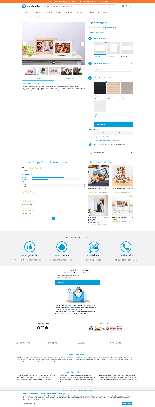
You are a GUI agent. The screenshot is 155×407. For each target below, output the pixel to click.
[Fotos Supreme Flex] (98, 175)
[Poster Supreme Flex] (122, 175)
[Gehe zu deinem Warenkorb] (131, 6)
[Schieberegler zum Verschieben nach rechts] (82, 44)
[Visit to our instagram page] (42, 328)
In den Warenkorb (101, 124)
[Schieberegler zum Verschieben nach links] (24, 44)
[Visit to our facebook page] (38, 328)
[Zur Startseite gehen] (31, 6)
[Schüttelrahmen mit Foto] (122, 205)
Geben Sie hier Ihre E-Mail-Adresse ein (68, 275)
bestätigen (60, 282)
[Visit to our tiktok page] (46, 328)
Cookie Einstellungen (29, 403)
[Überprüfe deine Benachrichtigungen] (127, 6)
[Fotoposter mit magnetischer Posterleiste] (98, 205)
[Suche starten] (114, 6)
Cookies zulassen (127, 403)
